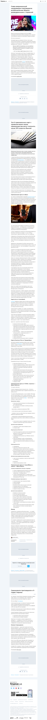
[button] (28, 566)
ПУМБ (25, 397)
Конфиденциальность (14, 703)
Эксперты (12, 701)
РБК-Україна (19, 649)
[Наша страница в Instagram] (21, 688)
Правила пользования (29, 701)
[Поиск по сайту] (43, 1)
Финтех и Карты (19, 130)
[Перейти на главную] (4, 1)
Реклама (16, 701)
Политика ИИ (30, 699)
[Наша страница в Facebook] (14, 688)
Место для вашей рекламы (23, 84)
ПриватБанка (19, 343)
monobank (13, 301)
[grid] (23, 391)
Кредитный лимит (22, 541)
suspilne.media (19, 76)
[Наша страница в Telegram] (11, 688)
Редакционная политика (22, 699)
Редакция (15, 699)
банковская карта (21, 159)
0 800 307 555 (10, 1)
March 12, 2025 (29, 51)
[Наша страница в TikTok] (18, 688)
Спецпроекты (21, 701)
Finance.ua (12, 570)
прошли (23, 61)
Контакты (21, 703)
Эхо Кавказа (20, 601)
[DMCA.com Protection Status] (12, 718)
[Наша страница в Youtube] (16, 688)
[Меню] (45, 1)
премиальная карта (31, 196)
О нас (11, 699)
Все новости (17, 570)
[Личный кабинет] (41, 1)
